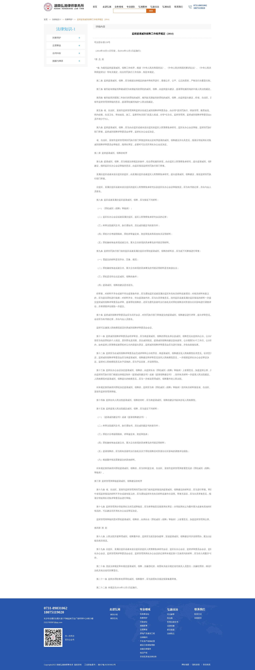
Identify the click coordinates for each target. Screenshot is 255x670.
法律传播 (171, 626)
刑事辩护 (69, 20)
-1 (108, 665)
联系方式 (198, 614)
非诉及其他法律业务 (148, 657)
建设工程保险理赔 (147, 645)
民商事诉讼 (144, 614)
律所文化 (114, 618)
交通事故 (143, 630)
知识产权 (143, 653)
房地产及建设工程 (147, 633)
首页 (46, 20)
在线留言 (198, 618)
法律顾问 (143, 637)
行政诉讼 (143, 622)
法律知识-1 (57, 20)
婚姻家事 (143, 626)
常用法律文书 (172, 622)
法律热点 (171, 634)
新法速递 (171, 630)
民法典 (170, 618)
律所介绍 (114, 615)
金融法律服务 (145, 649)
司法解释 (171, 614)
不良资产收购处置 (147, 641)
